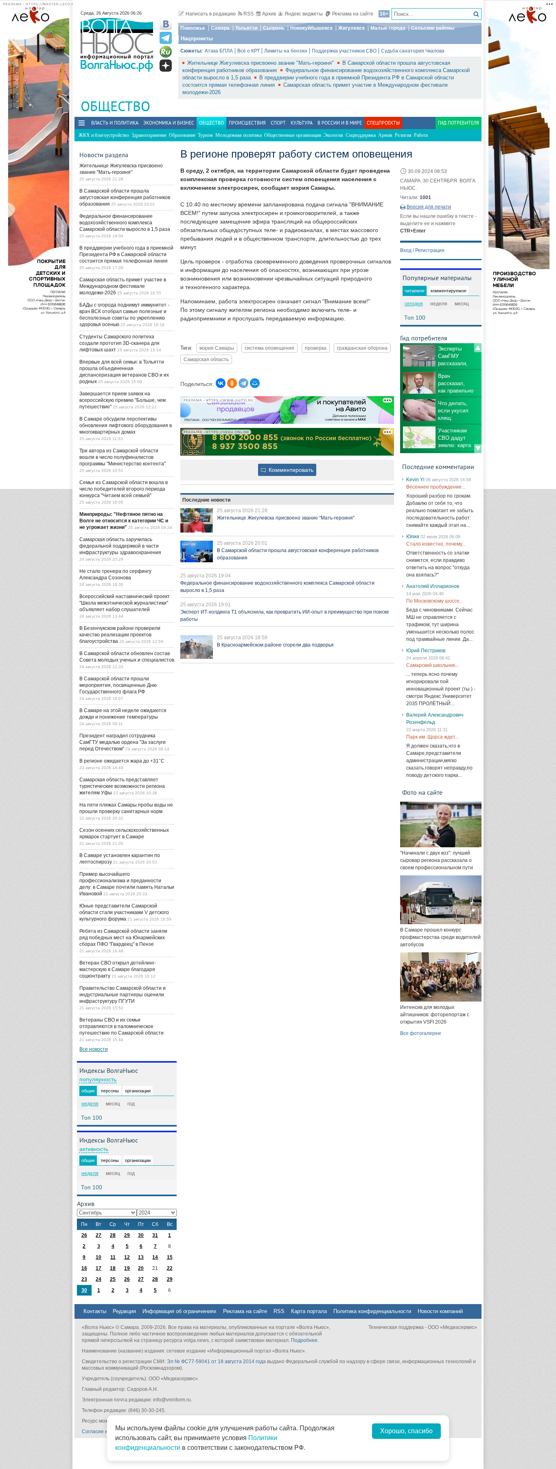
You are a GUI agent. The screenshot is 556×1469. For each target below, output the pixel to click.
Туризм (205, 135)
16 (84, 1268)
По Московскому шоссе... (434, 601)
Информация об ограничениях (179, 1311)
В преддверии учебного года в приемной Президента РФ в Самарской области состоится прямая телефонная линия (126, 254)
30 (141, 1235)
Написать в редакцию (211, 14)
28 (113, 1235)
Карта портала (309, 1311)
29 (127, 1235)
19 (127, 1268)
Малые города (387, 28)
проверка (315, 348)
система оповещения (269, 348)
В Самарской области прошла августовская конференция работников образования (124, 197)
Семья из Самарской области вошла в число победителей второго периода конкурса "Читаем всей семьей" (123, 489)
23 (84, 1279)
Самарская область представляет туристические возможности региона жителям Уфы (122, 786)
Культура (302, 123)
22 (170, 1268)
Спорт (278, 123)
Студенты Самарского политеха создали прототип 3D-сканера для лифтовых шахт (119, 343)
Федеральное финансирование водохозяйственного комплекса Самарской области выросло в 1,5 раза (124, 222)
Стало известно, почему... (436, 544)
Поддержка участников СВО (344, 51)
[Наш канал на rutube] (166, 52)
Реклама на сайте (352, 14)
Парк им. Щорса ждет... (432, 737)
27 (98, 1235)
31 (155, 1235)
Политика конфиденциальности (372, 1311)
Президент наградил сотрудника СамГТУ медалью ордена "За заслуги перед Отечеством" (122, 742)
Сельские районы (432, 28)
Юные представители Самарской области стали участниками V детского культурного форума (124, 912)
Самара (220, 28)
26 (84, 1235)
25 (113, 1279)
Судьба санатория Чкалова (412, 51)
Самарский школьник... (432, 665)
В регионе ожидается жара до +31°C (121, 761)
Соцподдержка (361, 135)
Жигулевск (351, 28)
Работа (421, 135)
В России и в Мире (339, 123)
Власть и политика (114, 123)
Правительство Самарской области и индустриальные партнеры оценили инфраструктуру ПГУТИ (122, 994)
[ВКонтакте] (220, 383)
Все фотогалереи (420, 1033)
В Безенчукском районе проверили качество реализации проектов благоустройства (119, 634)
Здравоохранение (148, 135)
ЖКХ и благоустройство (104, 135)
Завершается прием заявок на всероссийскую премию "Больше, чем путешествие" (122, 400)
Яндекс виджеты (304, 14)
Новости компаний (440, 1311)
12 (127, 1257)
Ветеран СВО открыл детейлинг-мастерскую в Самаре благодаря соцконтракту (117, 969)
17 (98, 1268)
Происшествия (247, 123)
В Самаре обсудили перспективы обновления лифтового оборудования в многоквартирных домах (125, 425)
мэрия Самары (216, 348)
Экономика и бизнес (168, 123)
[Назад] (478, 347)
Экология (333, 135)
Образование (182, 135)
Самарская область (206, 359)
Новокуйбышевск (311, 28)
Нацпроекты (197, 38)
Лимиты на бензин (285, 51)
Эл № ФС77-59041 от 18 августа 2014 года (216, 1361)
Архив (269, 14)
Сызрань (274, 28)
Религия (403, 135)
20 (141, 1268)
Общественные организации (292, 135)
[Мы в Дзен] (166, 65)
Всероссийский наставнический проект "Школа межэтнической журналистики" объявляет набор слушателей (124, 603)
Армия (385, 135)
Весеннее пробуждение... (435, 487)
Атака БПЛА (219, 51)
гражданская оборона (362, 348)
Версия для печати (429, 207)
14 (155, 1257)
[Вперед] (478, 448)
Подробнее (304, 1340)
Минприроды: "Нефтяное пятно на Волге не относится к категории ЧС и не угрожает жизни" (123, 520)
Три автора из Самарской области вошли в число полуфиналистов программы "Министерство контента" (122, 457)
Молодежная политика (238, 135)
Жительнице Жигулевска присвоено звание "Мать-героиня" (261, 63)
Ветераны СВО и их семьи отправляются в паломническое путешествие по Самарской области (121, 1026)
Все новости (93, 1049)
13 (141, 1257)
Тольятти (246, 28)
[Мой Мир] (255, 383)
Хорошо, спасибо (406, 1430)
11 (113, 1257)
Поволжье (192, 28)
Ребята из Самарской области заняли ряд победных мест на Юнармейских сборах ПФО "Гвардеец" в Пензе (123, 937)
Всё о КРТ (248, 51)
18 (113, 1268)
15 (170, 1257)
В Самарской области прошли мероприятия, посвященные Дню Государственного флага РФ (118, 685)
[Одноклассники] (232, 383)
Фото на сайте (422, 792)
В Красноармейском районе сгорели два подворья (275, 645)
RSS (248, 14)
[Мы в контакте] (166, 24)
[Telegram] (243, 383)
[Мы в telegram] (166, 38)
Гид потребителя (458, 123)
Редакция (124, 1311)
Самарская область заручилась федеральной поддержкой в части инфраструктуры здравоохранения (120, 546)
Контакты (94, 1311)
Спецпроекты (383, 123)
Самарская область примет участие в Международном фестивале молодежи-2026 (122, 286)
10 (98, 1257)
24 (98, 1279)
